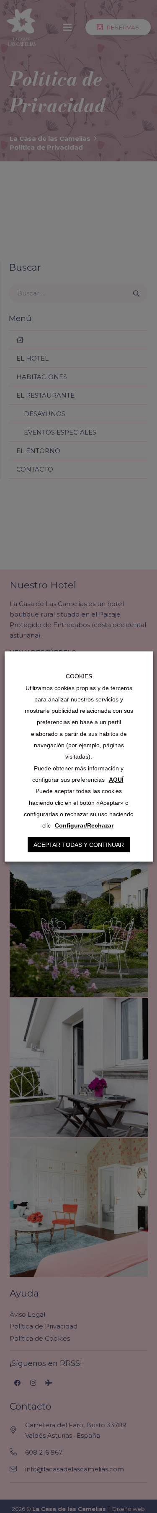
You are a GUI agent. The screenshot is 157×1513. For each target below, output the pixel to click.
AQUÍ (115, 779)
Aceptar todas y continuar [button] (78, 844)
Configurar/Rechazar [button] (83, 825)
